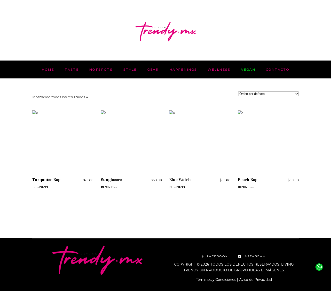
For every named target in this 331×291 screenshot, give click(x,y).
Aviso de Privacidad (255, 279)
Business (40, 187)
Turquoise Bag (46, 179)
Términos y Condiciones (216, 279)
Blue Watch (180, 179)
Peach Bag (248, 179)
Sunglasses (111, 179)
